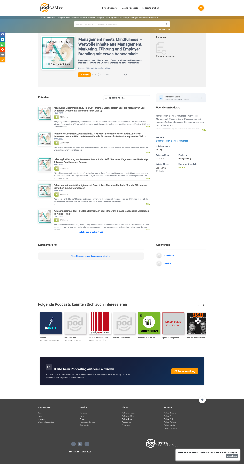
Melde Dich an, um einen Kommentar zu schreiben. (91, 256)
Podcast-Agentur (169, 425)
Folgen (86, 74)
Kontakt (82, 416)
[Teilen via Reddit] (2, 49)
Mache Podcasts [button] (129, 7)
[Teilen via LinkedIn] (2, 39)
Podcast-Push (168, 419)
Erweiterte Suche (163, 29)
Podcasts (51, 18)
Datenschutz (84, 425)
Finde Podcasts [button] (109, 7)
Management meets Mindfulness (173, 140)
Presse (82, 419)
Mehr (204, 130)
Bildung (81, 68)
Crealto (167, 263)
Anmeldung (126, 425)
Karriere (40, 416)
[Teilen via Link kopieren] (2, 59)
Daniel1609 (169, 255)
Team (40, 413)
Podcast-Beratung (170, 413)
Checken (161, 171)
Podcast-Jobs (168, 416)
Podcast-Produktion (170, 428)
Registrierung (126, 422)
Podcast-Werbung (170, 422)
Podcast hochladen (128, 416)
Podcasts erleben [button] (150, 7)
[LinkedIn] (80, 444)
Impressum (42, 419)
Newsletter (83, 413)
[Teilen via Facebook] (2, 34)
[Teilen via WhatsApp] (2, 44)
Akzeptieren (232, 456)
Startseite (43, 18)
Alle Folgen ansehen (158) (91, 232)
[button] (198, 305)
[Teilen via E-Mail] (2, 54)
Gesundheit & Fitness (103, 68)
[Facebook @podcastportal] (87, 444)
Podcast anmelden (128, 413)
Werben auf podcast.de (46, 422)
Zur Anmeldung (186, 371)
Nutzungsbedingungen (88, 422)
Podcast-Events (127, 419)
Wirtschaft (90, 68)
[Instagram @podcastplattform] (73, 444)
